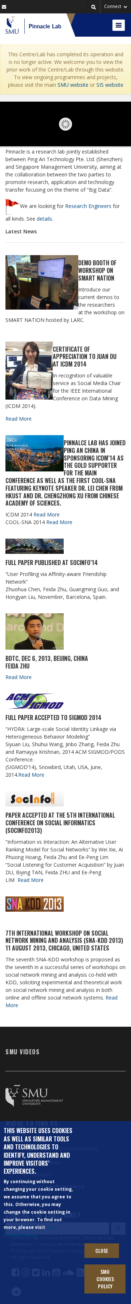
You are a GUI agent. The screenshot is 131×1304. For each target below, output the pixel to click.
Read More (18, 418)
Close (101, 1250)
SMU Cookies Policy (105, 1279)
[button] (93, 6)
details (44, 218)
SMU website (72, 84)
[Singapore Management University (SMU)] (12, 25)
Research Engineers (88, 206)
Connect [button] (113, 6)
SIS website (109, 84)
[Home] (42, 25)
